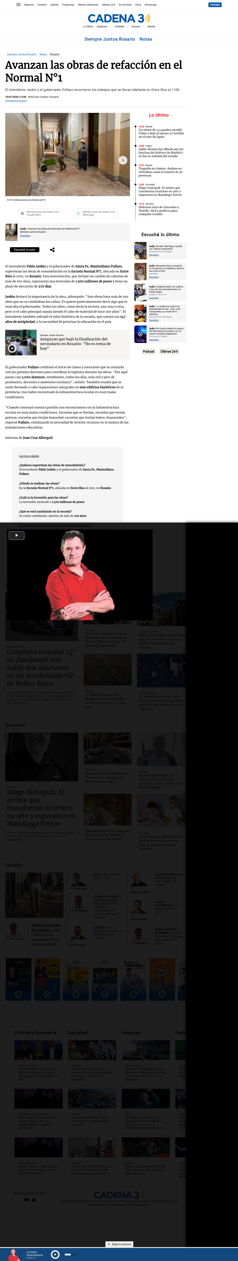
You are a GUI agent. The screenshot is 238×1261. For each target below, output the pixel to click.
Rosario (136, 26)
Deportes (29, 4)
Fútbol (148, 146)
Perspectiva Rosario (16, 100)
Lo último (159, 115)
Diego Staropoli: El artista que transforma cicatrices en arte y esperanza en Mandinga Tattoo (160, 191)
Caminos (42, 4)
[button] (123, 160)
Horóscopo (151, 4)
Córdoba (119, 26)
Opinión (54, 4)
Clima (138, 4)
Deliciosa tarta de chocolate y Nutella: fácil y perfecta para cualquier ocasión (159, 210)
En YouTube (125, 4)
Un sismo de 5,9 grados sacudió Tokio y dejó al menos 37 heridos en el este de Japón (161, 133)
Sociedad (150, 184)
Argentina (102, 26)
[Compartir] (52, 250)
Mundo (151, 26)
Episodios (25, 235)
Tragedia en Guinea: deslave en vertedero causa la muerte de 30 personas (160, 172)
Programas (68, 4)
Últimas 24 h (108, 4)
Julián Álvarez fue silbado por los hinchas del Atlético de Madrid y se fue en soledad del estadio (161, 152)
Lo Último (88, 26)
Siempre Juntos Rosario (111, 39)
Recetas (149, 204)
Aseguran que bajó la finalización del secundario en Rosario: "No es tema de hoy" (75, 344)
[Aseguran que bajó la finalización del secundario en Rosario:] (21, 342)
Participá (215, 4)
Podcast (148, 351)
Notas (147, 39)
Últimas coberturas (88, 4)
